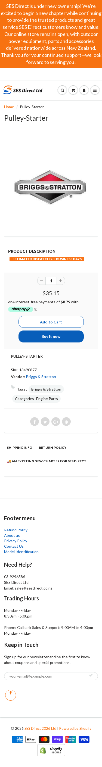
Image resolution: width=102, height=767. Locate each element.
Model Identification (21, 551)
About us (12, 535)
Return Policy (52, 447)
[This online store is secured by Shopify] (51, 749)
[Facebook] (10, 695)
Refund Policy (15, 530)
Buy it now (51, 336)
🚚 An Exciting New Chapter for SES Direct (46, 461)
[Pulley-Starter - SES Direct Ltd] (51, 187)
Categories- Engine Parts (36, 398)
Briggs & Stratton (41, 376)
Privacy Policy (15, 540)
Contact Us (14, 546)
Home (9, 106)
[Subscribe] (91, 675)
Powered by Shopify (75, 728)
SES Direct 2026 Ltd (40, 728)
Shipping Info (19, 447)
